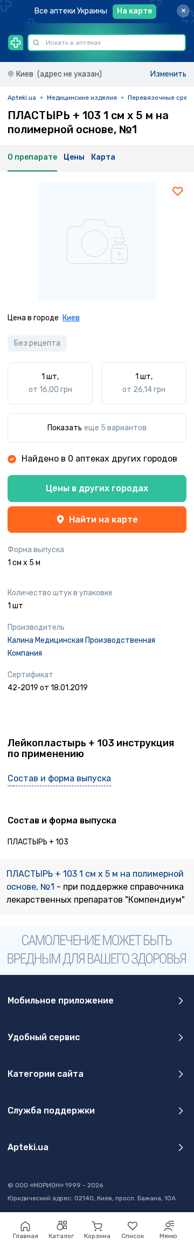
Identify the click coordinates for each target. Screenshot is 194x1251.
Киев (71, 317)
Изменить (168, 74)
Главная (25, 1236)
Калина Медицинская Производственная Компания (81, 647)
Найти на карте (103, 519)
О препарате (32, 157)
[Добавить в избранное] (177, 191)
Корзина (97, 1236)
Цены (74, 157)
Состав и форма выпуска (59, 778)
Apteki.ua (22, 97)
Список (132, 1236)
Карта (103, 157)
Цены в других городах (97, 488)
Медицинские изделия (82, 97)
